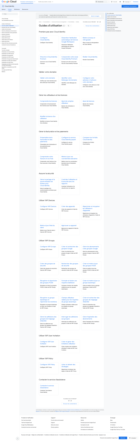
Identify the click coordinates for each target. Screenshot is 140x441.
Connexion (135, 1)
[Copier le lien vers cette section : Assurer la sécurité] (55, 174)
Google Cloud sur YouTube (116, 427)
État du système (55, 427)
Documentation (46, 21)
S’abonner (122, 438)
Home (40, 21)
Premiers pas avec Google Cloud (88, 422)
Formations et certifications (87, 429)
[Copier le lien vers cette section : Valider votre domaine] (57, 72)
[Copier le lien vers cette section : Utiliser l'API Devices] (56, 200)
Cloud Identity (9, 6)
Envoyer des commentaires (92, 25)
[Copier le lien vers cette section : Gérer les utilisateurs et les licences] (68, 95)
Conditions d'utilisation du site (51, 434)
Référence (17, 9)
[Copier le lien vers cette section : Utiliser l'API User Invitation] (61, 336)
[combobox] (102, 1)
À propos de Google (25, 434)
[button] (9, 27)
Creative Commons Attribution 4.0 (74, 409)
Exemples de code (85, 424)
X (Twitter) (112, 424)
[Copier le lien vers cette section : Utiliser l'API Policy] (54, 359)
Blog (111, 420)
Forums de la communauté (57, 420)
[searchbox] (10, 14)
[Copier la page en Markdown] (68, 26)
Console (115, 1)
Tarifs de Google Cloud (26, 422)
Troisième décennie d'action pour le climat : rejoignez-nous (92, 434)
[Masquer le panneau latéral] (17, 438)
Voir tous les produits (26, 420)
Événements (113, 422)
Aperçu (3, 9)
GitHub (82, 420)
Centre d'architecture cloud (87, 427)
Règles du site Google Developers (62, 411)
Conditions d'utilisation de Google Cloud (68, 434)
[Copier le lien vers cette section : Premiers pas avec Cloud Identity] (66, 32)
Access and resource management (59, 21)
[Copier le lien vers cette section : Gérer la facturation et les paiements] (69, 132)
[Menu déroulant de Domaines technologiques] (35, 1)
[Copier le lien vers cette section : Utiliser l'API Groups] (56, 241)
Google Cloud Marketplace (27, 424)
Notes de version (55, 424)
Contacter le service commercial (28, 427)
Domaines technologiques (26, 1)
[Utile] (98, 22)
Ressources (25, 9)
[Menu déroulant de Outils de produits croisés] (53, 1)
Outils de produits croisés (44, 1)
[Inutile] (100, 22)
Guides (10, 9)
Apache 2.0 (38, 411)
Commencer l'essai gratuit (129, 6)
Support (53, 422)
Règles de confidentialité (37, 434)
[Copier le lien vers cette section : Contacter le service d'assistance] (66, 380)
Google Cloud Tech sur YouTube (117, 429)
